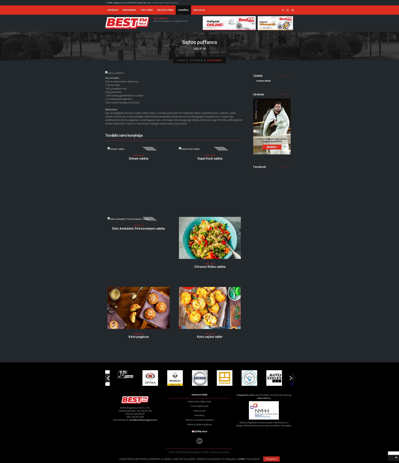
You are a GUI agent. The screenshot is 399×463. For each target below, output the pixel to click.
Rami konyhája (196, 60)
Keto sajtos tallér (210, 337)
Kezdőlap (113, 10)
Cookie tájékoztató (199, 406)
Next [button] (291, 377)
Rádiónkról (129, 10)
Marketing (199, 415)
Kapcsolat (199, 10)
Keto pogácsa (138, 337)
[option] (125, 378)
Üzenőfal (183, 10)
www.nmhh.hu (264, 398)
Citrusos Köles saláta (210, 267)
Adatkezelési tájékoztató (199, 401)
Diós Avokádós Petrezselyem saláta (138, 228)
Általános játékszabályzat (199, 424)
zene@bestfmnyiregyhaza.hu (143, 419)
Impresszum (199, 410)
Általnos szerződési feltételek (199, 419)
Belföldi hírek (165, 10)
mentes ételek (263, 81)
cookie (241, 458)
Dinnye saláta (138, 158)
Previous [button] (108, 377)
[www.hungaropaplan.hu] (272, 126)
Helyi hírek (147, 10)
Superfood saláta (209, 158)
